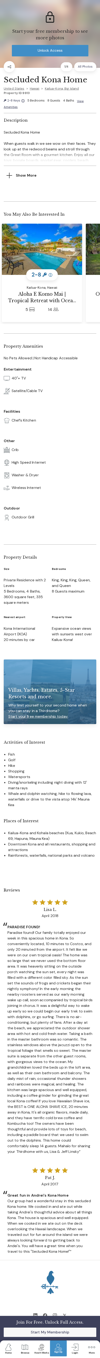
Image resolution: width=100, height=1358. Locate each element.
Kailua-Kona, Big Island (62, 89)
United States (14, 89)
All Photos (85, 67)
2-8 (15, 100)
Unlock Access (50, 50)
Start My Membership (50, 1332)
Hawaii (35, 89)
